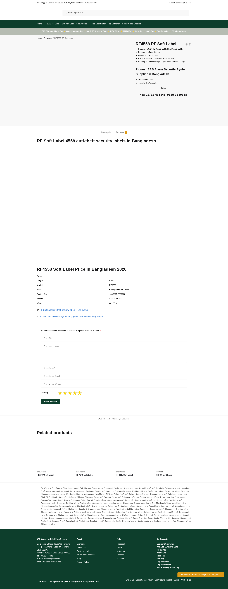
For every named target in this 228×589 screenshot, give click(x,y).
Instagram (121, 551)
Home (39, 38)
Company (81, 544)
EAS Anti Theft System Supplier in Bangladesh (201, 575)
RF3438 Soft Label (164, 475)
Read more (55, 479)
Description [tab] (106, 132)
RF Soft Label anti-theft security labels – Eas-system (64, 310)
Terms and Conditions (86, 555)
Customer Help (83, 551)
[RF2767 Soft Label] (54, 454)
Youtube (120, 558)
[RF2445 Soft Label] (134, 454)
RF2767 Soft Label (45, 475)
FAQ (79, 558)
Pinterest (120, 555)
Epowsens (48, 38)
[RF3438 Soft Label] (173, 454)
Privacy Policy (83, 562)
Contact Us (82, 547)
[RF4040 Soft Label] (94, 454)
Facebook (121, 544)
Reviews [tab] (120, 132)
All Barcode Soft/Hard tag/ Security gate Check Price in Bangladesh (71, 316)
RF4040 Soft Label (84, 475)
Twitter (119, 547)
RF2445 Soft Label (124, 475)
